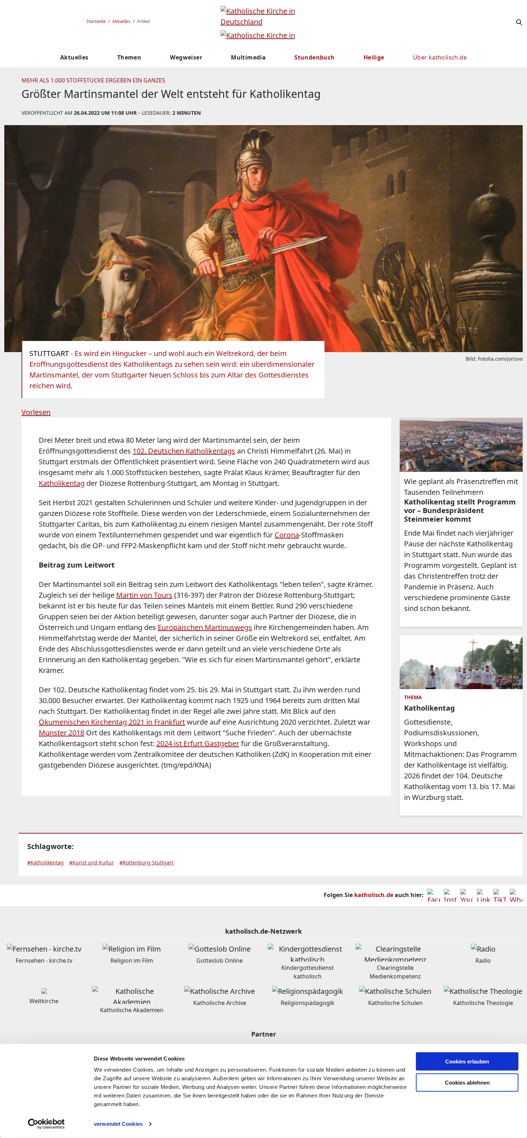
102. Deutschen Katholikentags (184, 451)
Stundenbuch (314, 57)
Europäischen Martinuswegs (205, 627)
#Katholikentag (45, 862)
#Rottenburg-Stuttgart (146, 862)
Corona (287, 535)
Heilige (374, 57)
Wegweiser (186, 57)
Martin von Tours (144, 595)
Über (440, 57)
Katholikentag (62, 483)
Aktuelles (121, 21)
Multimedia (248, 57)
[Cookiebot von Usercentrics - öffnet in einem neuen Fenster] (46, 1124)
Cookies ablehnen (467, 1083)
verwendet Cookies (118, 1124)
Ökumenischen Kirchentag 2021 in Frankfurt (112, 722)
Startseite (96, 21)
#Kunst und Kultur (91, 862)
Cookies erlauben (467, 1061)
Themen (129, 57)
